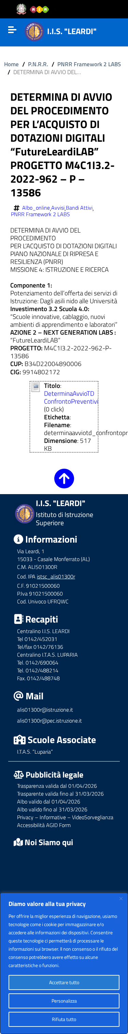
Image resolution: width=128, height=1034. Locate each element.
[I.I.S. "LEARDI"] (34, 31)
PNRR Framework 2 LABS (89, 64)
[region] (64, 963)
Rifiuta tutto (64, 1019)
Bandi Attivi (79, 208)
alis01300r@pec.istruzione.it (49, 720)
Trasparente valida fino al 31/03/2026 (60, 794)
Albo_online (36, 208)
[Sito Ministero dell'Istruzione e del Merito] (34, 9)
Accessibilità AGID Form (44, 825)
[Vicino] (121, 898)
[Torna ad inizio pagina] (64, 483)
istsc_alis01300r (56, 576)
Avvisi (58, 208)
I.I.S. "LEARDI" (72, 31)
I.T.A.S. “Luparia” (35, 751)
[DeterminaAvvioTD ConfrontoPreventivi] (35, 386)
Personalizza (64, 1000)
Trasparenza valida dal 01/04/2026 (57, 786)
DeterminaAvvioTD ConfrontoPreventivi (71, 397)
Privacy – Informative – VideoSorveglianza (65, 817)
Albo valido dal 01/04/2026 (48, 801)
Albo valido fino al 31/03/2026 (52, 809)
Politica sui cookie (78, 965)
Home (11, 64)
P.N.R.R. (38, 64)
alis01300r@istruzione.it (45, 709)
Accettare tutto (64, 982)
